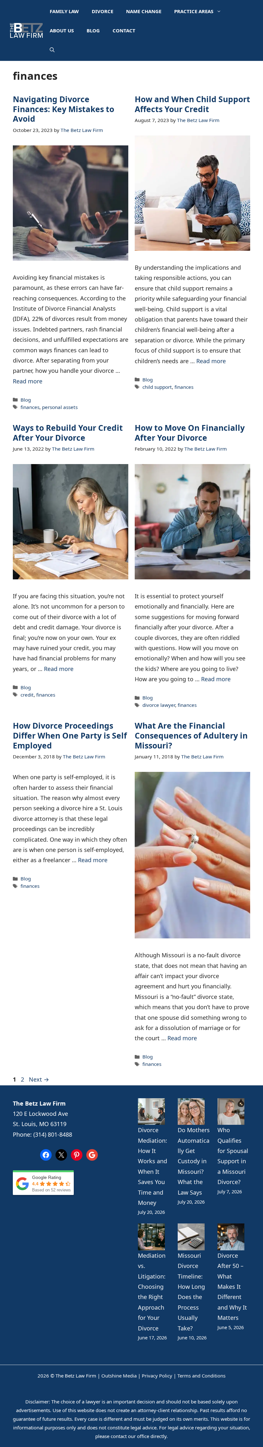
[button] (52, 49)
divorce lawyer (158, 705)
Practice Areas (193, 11)
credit (27, 694)
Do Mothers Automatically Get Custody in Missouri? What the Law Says (194, 1161)
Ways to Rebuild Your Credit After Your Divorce (68, 432)
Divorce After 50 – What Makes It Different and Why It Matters (232, 1286)
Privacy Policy (157, 1375)
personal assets (60, 407)
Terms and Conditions (201, 1375)
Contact (124, 30)
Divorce (102, 11)
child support (157, 387)
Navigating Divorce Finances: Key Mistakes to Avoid (63, 109)
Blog (93, 30)
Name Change (143, 11)
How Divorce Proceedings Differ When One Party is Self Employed (70, 735)
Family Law (64, 11)
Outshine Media (119, 1375)
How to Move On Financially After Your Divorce (190, 432)
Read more (27, 381)
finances (30, 407)
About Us (62, 30)
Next (39, 1079)
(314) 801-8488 (52, 1134)
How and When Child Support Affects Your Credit (192, 104)
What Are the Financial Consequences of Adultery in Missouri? (191, 735)
